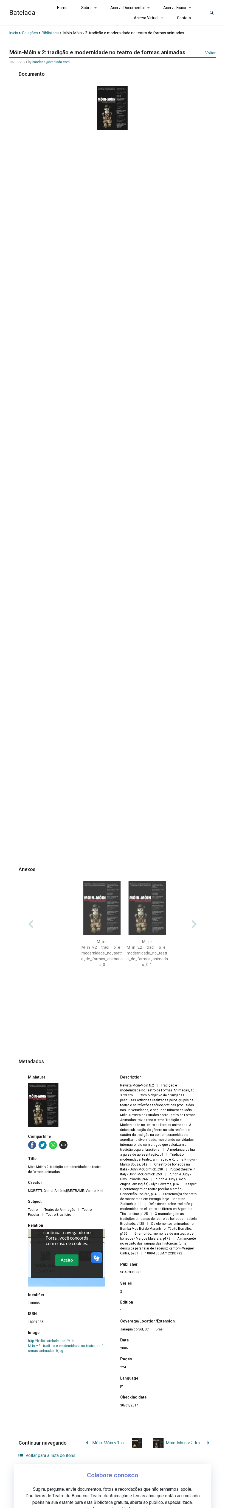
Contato (184, 18)
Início (13, 33)
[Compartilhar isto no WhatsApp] (53, 1145)
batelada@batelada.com (51, 62)
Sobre (86, 7)
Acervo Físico (174, 7)
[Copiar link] (63, 1145)
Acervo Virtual (146, 18)
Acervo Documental (127, 7)
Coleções (30, 33)
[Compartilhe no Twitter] (42, 1145)
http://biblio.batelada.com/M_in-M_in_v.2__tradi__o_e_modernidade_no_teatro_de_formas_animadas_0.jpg (65, 1346)
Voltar (210, 53)
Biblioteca (50, 33)
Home (62, 7)
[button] (212, 12)
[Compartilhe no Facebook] (32, 1145)
